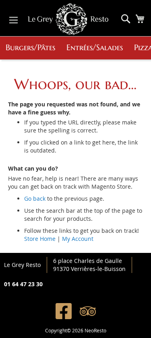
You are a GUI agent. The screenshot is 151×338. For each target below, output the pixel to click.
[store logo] (68, 18)
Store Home (40, 238)
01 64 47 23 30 (23, 284)
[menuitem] (30, 48)
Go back (35, 198)
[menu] (75, 48)
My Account (77, 238)
